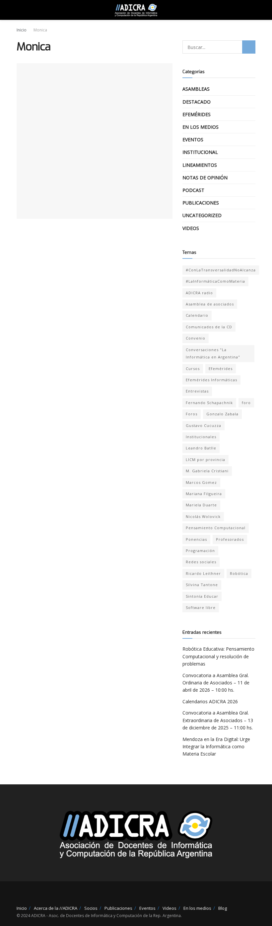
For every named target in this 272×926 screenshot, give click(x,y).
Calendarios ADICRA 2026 (210, 701)
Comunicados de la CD (209, 326)
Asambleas (196, 89)
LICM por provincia (205, 459)
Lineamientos (199, 165)
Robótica (239, 573)
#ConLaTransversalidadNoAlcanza (221, 269)
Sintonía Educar (202, 596)
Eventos (192, 139)
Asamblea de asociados (210, 303)
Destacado (196, 102)
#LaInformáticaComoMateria (215, 281)
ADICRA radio (199, 292)
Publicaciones (200, 203)
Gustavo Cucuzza (203, 425)
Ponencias (196, 539)
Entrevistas (197, 391)
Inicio (22, 30)
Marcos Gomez (201, 482)
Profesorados (230, 539)
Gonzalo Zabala (222, 413)
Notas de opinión (205, 177)
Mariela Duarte (201, 504)
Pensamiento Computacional (215, 527)
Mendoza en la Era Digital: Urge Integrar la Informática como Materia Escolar (216, 746)
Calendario (197, 315)
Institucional (200, 152)
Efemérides (196, 114)
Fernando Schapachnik (209, 402)
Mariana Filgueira (204, 493)
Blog (222, 908)
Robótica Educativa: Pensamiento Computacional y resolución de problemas (218, 656)
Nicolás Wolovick (203, 516)
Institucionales (201, 436)
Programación (200, 550)
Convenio (195, 338)
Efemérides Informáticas (211, 379)
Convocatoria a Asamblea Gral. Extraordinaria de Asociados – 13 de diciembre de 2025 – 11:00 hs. (217, 720)
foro (246, 402)
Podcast (193, 190)
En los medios (200, 127)
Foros (191, 413)
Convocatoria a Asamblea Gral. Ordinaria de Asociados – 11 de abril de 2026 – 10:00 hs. (215, 682)
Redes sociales (201, 561)
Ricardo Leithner (203, 573)
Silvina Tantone (202, 584)
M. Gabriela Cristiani (207, 470)
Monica (40, 30)
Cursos (193, 368)
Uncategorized (202, 215)
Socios (91, 908)
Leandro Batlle (201, 447)
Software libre (201, 607)
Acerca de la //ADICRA (55, 908)
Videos (190, 228)
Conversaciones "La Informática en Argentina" (213, 353)
